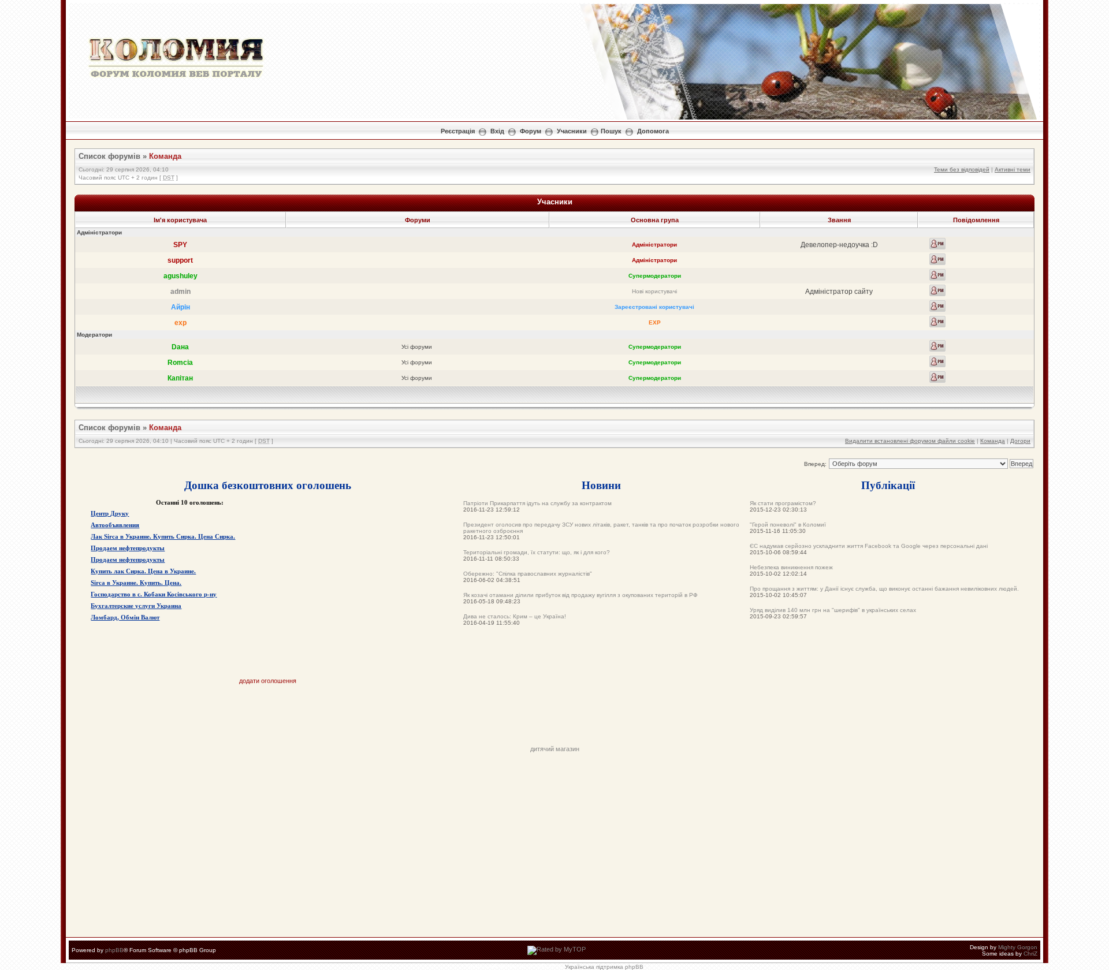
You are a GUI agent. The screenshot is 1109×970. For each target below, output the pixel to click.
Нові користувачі (654, 291)
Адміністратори (654, 244)
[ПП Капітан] (937, 377)
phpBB (114, 950)
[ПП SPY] (937, 243)
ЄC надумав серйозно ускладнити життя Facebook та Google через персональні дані (869, 546)
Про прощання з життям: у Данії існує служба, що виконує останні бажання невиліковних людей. (884, 588)
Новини (601, 485)
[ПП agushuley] (937, 275)
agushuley (180, 276)
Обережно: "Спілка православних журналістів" (527, 573)
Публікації (888, 485)
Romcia (180, 363)
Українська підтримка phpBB (604, 967)
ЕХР (655, 322)
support (180, 260)
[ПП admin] (937, 290)
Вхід (497, 131)
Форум (530, 131)
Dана (180, 347)
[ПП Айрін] (937, 306)
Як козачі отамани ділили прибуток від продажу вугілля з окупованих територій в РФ (580, 595)
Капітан (180, 378)
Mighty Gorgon (1017, 947)
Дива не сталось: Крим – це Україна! (514, 616)
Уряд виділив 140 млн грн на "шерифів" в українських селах (833, 610)
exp (180, 323)
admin (180, 292)
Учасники (572, 131)
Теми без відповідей (961, 169)
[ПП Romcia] (937, 361)
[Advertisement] (554, 719)
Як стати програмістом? (783, 503)
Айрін (180, 307)
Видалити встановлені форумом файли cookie (910, 441)
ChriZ (1030, 953)
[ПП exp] (937, 321)
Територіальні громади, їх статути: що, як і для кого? (536, 552)
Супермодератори (654, 276)
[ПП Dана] (937, 346)
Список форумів (109, 156)
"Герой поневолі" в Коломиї (788, 524)
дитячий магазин (554, 748)
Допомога (653, 131)
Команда (165, 156)
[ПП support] (937, 259)
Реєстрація (458, 131)
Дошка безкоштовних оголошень (267, 485)
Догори (1020, 441)
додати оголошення (267, 680)
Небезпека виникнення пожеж (791, 567)
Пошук (611, 131)
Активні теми (1012, 169)
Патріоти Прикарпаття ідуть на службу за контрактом (537, 503)
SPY (180, 245)
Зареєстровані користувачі (654, 307)
